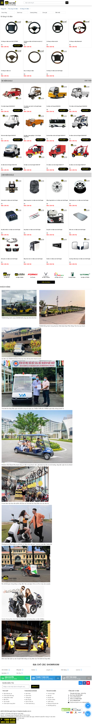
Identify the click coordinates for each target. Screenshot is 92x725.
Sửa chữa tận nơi (8, 693)
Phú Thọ (19, 673)
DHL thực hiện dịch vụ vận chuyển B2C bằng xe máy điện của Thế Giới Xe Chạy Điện (26, 658)
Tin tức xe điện (51, 693)
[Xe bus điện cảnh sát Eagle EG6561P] (57, 123)
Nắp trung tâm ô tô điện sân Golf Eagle (33, 200)
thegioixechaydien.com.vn (24, 711)
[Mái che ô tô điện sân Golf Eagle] (80, 217)
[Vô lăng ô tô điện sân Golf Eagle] (57, 59)
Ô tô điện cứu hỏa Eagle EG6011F (55, 165)
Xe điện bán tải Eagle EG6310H (9, 165)
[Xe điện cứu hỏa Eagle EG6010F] (34, 153)
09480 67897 (78, 698)
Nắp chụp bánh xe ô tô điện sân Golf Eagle (57, 200)
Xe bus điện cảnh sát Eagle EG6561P (56, 135)
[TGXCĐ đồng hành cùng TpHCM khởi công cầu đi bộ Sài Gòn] (19, 303)
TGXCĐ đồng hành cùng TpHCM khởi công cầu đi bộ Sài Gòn (19, 318)
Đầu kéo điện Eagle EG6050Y (8, 135)
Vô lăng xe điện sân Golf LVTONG (9, 41)
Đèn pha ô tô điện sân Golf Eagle (9, 259)
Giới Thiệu (28, 693)
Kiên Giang (64, 670)
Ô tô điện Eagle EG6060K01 (8, 106)
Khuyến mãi (50, 697)
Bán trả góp (28, 699)
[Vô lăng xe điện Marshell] (80, 29)
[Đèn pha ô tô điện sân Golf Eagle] (12, 247)
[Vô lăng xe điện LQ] (12, 59)
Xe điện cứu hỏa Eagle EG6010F (32, 165)
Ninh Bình (5, 673)
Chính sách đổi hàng (9, 695)
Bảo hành (6, 699)
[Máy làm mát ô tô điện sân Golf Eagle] (34, 247)
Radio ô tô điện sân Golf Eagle (54, 259)
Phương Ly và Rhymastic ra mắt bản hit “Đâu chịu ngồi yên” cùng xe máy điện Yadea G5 (27, 544)
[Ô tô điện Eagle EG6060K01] (12, 94)
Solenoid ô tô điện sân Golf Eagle (9, 200)
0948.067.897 (76, 700)
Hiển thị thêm (46, 282)
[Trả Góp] (8, 720)
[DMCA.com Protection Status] (66, 709)
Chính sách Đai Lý (30, 703)
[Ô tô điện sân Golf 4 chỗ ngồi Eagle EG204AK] (34, 94)
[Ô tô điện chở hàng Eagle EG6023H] (80, 94)
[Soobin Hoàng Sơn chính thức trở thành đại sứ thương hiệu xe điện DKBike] (23, 602)
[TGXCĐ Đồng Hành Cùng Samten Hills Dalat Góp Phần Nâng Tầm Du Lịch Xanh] (62, 307)
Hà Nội (33, 670)
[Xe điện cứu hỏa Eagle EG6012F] (80, 153)
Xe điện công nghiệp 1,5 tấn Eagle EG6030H (32, 136)
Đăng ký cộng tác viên (53, 703)
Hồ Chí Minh (5, 670)
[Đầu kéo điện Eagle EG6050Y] (12, 123)
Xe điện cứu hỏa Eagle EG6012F (77, 165)
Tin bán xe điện (51, 699)
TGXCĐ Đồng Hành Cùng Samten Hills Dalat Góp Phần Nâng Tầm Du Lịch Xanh (62, 326)
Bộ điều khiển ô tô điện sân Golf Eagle (10, 229)
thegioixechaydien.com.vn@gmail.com (79, 702)
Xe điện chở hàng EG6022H (53, 106)
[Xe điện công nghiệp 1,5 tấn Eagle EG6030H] (34, 123)
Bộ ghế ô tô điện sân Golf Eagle (54, 229)
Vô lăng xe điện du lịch (52, 41)
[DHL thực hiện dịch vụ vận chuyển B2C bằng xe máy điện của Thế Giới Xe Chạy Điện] (26, 639)
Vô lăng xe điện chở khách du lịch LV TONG (33, 42)
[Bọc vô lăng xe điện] (34, 59)
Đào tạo (49, 695)
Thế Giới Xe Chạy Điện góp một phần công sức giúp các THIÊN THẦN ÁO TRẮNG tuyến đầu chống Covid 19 (33, 408)
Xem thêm (88, 81)
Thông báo (28, 697)
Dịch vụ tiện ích (29, 701)
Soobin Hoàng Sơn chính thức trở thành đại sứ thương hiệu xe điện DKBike (23, 619)
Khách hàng (5, 287)
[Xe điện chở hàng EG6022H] (57, 94)
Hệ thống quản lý (52, 705)
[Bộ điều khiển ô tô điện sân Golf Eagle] (12, 217)
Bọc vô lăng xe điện (29, 70)
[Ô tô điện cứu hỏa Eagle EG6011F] (57, 153)
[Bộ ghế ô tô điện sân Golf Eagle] (57, 217)
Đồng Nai (20, 670)
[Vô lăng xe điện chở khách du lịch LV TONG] (34, 29)
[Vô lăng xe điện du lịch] (57, 29)
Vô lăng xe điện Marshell (75, 41)
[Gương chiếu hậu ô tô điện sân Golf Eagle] (80, 247)
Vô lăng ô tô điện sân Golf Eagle (55, 70)
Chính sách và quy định (9, 703)
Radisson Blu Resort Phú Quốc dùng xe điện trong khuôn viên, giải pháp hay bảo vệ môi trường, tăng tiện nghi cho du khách (37, 465)
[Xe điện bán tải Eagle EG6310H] (12, 153)
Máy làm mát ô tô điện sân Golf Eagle (33, 259)
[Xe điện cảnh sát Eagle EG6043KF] (80, 123)
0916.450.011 (77, 697)
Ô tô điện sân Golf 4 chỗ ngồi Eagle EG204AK (32, 106)
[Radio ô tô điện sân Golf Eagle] (57, 247)
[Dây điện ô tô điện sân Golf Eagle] (34, 217)
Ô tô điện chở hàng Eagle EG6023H (78, 106)
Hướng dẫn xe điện (8, 697)
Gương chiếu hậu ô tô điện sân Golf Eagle (79, 259)
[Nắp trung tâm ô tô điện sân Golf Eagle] (34, 188)
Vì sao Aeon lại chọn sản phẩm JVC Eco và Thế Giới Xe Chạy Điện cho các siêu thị (25, 503)
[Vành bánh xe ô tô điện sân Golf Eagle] (80, 188)
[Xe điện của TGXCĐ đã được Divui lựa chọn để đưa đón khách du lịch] (21, 342)
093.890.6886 (79, 695)
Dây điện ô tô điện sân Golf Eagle (32, 229)
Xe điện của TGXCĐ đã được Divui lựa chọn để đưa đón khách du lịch (21, 359)
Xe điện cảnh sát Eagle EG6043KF (78, 135)
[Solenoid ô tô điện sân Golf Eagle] (12, 188)
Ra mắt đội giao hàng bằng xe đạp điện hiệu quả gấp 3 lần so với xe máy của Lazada (26, 584)
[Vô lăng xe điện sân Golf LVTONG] (12, 29)
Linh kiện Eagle (7, 175)
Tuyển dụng (50, 701)
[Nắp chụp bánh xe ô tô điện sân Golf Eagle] (57, 188)
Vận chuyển (7, 701)
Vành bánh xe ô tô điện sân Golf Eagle (78, 200)
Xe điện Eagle (6, 81)
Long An (49, 670)
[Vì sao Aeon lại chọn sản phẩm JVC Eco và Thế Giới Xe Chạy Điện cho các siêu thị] (25, 484)
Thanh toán (28, 695)
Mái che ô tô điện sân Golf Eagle (77, 229)
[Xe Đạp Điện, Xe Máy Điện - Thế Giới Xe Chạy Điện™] (14, 2)
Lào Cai (78, 670)
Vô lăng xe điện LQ (6, 70)
